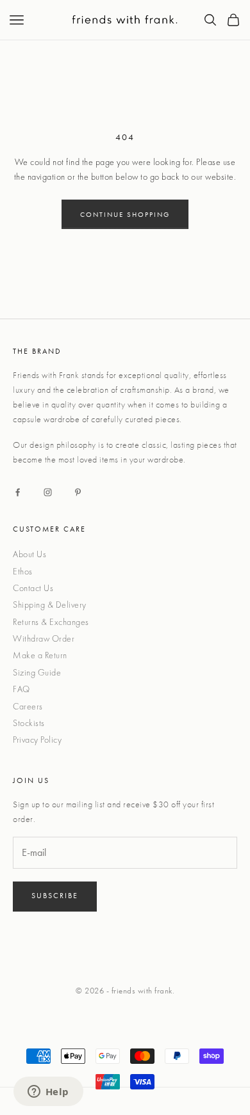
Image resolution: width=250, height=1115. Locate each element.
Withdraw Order (43, 638)
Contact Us (33, 588)
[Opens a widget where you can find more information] (48, 1093)
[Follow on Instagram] (48, 492)
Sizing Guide (37, 672)
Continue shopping (125, 214)
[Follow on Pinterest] (78, 492)
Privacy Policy (37, 739)
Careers (28, 706)
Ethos (23, 571)
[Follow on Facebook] (17, 492)
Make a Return (40, 655)
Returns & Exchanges (51, 622)
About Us (29, 554)
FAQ (21, 689)
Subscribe (54, 895)
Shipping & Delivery (50, 604)
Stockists (29, 723)
